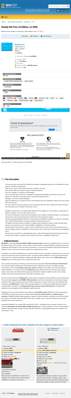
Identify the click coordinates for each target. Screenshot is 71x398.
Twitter (23, 394)
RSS (36, 394)
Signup (67, 10)
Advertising (55, 393)
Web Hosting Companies (15, 21)
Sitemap (62, 393)
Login (61, 10)
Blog (26, 394)
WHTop (3, 21)
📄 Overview (24, 36)
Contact (47, 393)
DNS (24, 59)
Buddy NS (27, 21)
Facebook (19, 394)
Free (11, 162)
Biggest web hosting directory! (13, 7)
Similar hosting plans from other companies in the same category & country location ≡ (34, 325)
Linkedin (33, 394)
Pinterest (29, 394)
